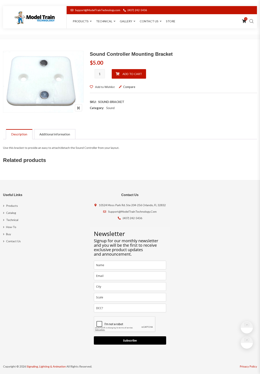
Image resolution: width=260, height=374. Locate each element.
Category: (97, 108)
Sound (110, 108)
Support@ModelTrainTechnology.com (97, 10)
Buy (8, 234)
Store (170, 21)
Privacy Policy (248, 366)
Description (19, 134)
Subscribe (130, 340)
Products (12, 205)
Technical (104, 21)
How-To (11, 227)
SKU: (93, 102)
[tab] (19, 134)
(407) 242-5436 (137, 10)
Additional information (54, 134)
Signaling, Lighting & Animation (46, 366)
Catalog (11, 212)
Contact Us (149, 21)
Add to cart (132, 74)
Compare (129, 87)
